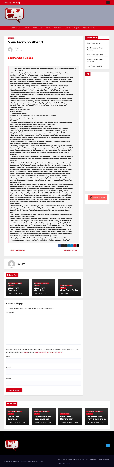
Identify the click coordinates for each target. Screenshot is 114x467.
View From (16, 28)
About (26, 28)
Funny (48, 28)
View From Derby (69, 290)
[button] (104, 28)
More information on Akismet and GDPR (48, 352)
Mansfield (45, 283)
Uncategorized (65, 413)
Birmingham (99, 411)
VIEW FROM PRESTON (64, 463)
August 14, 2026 (93, 422)
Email (8, 367)
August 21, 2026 (41, 422)
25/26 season (63, 285)
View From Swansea (13, 289)
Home (60, 459)
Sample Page (93, 459)
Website (8, 378)
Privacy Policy (89, 28)
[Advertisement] (97, 134)
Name (8, 356)
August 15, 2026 (67, 422)
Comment (10, 312)
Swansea (19, 283)
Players (57, 28)
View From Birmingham (95, 55)
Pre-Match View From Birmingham (96, 417)
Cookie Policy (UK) (72, 28)
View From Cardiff (104, 459)
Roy (18, 48)
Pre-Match (37, 28)
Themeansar (39, 461)
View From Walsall (17, 250)
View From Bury (70, 250)
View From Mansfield (39, 289)
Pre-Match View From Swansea (42, 417)
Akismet (25, 352)
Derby (70, 285)
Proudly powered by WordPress (13, 461)
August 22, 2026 (15, 422)
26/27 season (11, 283)
